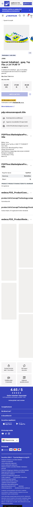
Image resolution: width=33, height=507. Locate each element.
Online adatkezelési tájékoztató (9, 463)
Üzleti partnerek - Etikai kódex (20, 477)
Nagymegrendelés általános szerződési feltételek (13, 472)
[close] (2, 3)
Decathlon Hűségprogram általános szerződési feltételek (15, 470)
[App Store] (8, 423)
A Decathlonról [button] (6, 416)
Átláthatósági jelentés (6, 488)
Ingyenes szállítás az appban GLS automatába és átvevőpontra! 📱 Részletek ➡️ (12, 11)
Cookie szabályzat (5, 477)
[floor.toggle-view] (31, 136)
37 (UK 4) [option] (16, 86)
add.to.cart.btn (14, 94)
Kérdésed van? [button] (6, 411)
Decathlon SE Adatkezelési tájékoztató (10, 475)
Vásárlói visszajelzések (7, 461)
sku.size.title (5, 79)
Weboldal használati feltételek (8, 479)
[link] (16, 400)
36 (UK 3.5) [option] (6, 86)
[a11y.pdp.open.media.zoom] (16, 37)
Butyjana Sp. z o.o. (18, 102)
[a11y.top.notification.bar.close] (30, 10)
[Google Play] (21, 423)
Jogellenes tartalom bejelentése (9, 482)
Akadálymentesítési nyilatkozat (22, 488)
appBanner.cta (27, 3)
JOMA (3, 58)
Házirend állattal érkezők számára (9, 481)
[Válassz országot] (10, 440)
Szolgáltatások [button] (6, 407)
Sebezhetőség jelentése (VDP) (8, 486)
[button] (29, 37)
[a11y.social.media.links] (2, 433)
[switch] (30, 94)
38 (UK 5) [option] (27, 86)
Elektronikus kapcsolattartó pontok (9, 484)
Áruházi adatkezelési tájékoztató (9, 465)
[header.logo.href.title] (11, 16)
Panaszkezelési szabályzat (8, 473)
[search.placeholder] (20, 16)
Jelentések (20, 486)
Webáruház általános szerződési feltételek (11, 459)
